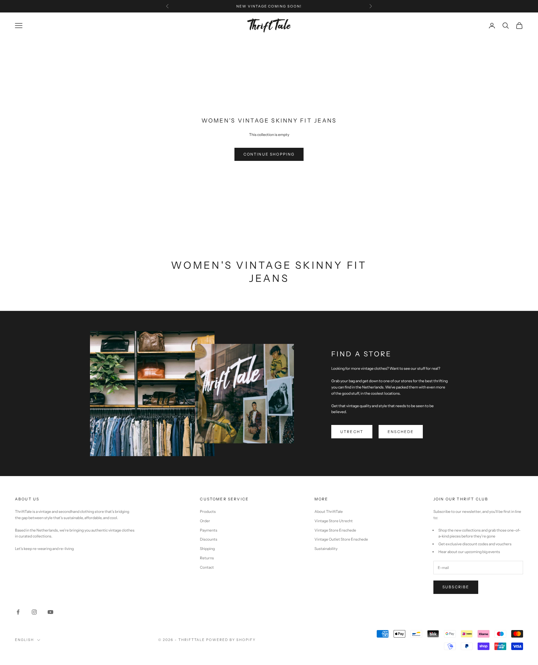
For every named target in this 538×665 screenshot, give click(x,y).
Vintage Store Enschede (335, 530)
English (24, 640)
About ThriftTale (328, 511)
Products (208, 511)
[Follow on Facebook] (18, 612)
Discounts (208, 539)
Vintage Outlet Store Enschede (341, 539)
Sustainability (325, 548)
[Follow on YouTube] (50, 612)
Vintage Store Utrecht (333, 520)
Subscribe (455, 587)
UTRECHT (351, 431)
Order (205, 520)
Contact (207, 567)
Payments (208, 530)
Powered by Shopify (231, 640)
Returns (207, 558)
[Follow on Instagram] (34, 612)
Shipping (207, 548)
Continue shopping (269, 154)
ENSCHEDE (401, 431)
